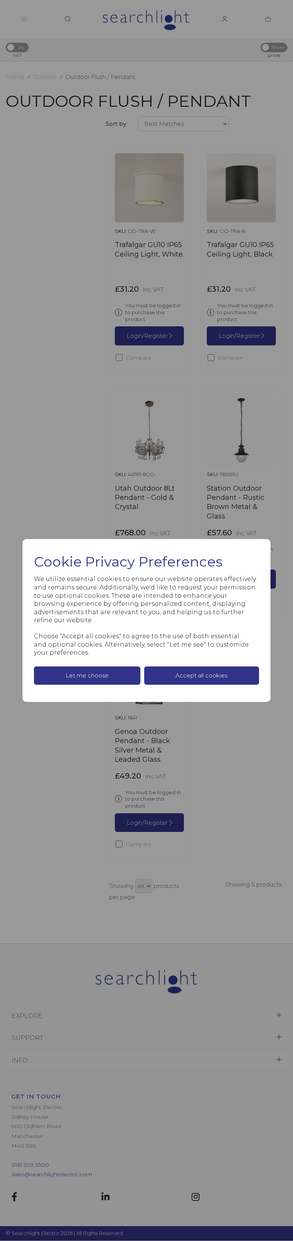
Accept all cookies (201, 675)
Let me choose (87, 675)
